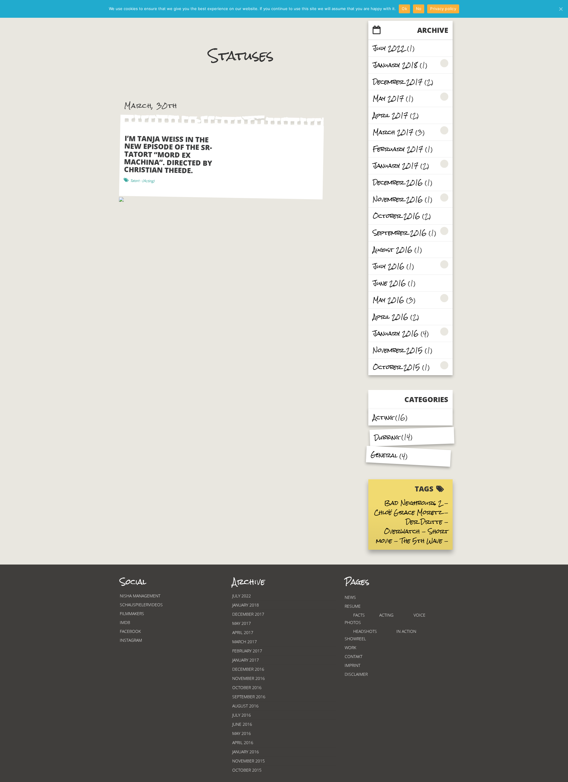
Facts (359, 615)
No (419, 8)
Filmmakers (132, 613)
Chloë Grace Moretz (408, 512)
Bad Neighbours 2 (413, 502)
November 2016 (398, 199)
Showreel (355, 638)
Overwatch (402, 531)
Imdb (125, 622)
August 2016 (392, 249)
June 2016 (389, 283)
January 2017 (395, 165)
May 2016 (388, 300)
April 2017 (390, 115)
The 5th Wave (421, 540)
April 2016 (390, 316)
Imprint (352, 665)
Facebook (130, 631)
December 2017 (397, 81)
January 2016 (396, 333)
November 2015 (398, 350)
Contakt (353, 656)
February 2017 (398, 149)
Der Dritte (424, 521)
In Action (406, 631)
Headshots (365, 631)
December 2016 (398, 182)
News (350, 597)
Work (350, 647)
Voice (419, 615)
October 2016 (396, 215)
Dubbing (386, 437)
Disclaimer (356, 674)
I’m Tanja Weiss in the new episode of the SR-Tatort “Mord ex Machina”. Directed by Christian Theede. (168, 154)
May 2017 (388, 98)
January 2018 (395, 65)
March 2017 (393, 132)
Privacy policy (443, 8)
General (384, 455)
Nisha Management (140, 596)
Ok (404, 8)
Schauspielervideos (141, 604)
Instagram (131, 640)
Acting (383, 417)
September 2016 (400, 232)
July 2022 (389, 48)
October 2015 (396, 367)
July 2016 (388, 266)
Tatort (134, 180)
